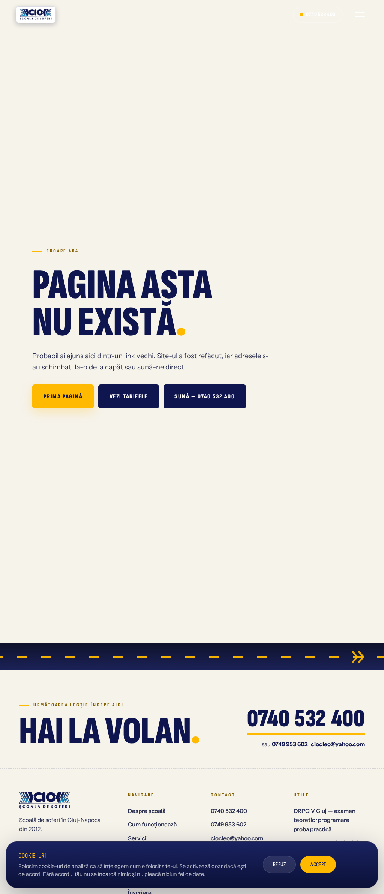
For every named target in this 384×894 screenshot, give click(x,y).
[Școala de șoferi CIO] (36, 14)
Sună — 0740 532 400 (204, 396)
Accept (318, 864)
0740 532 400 (321, 14)
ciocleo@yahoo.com (338, 744)
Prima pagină (63, 396)
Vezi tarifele (129, 396)
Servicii (138, 838)
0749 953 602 (290, 744)
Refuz (279, 864)
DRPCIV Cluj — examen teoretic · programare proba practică (325, 820)
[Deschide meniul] (360, 14)
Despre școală (146, 810)
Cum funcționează (152, 824)
